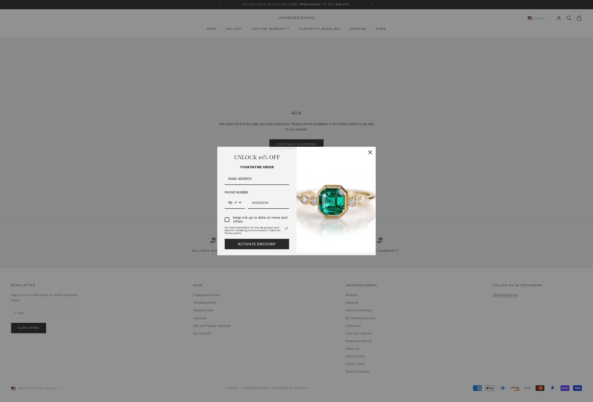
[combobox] (235, 203)
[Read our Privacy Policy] (286, 228)
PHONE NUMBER (236, 192)
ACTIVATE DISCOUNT (257, 244)
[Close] (370, 152)
